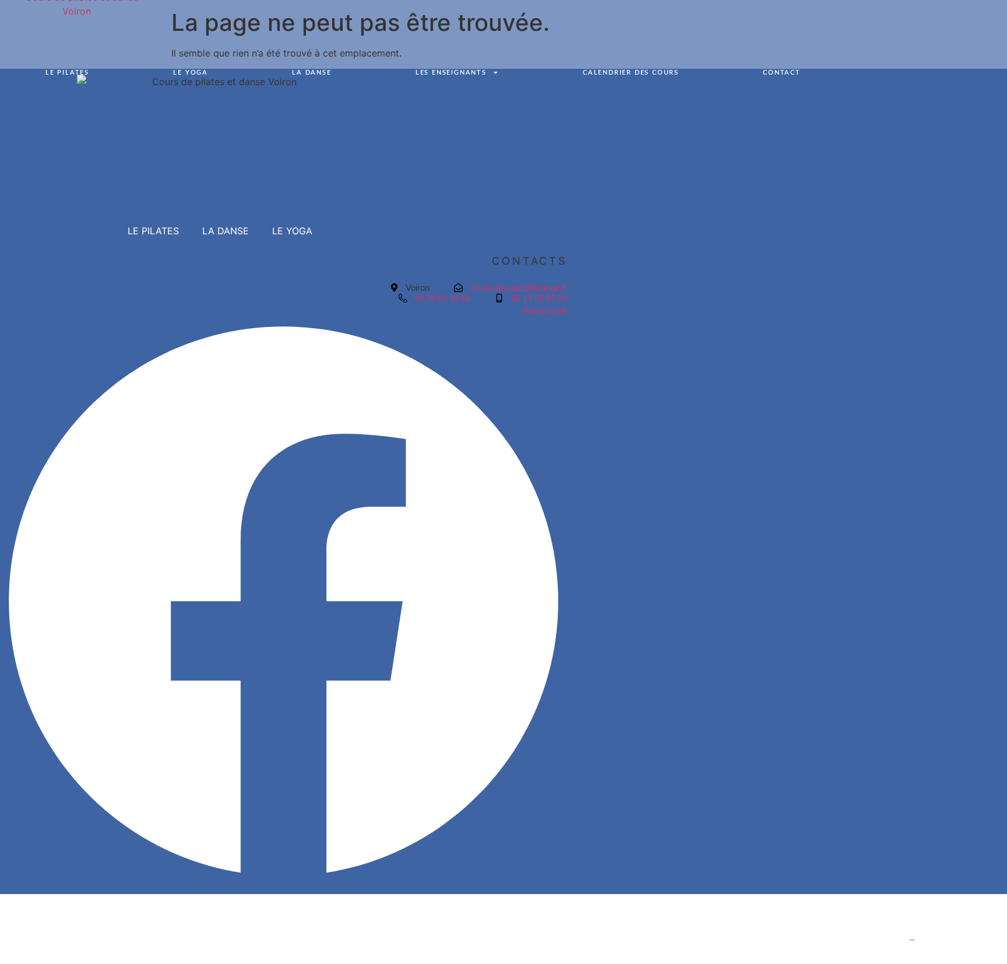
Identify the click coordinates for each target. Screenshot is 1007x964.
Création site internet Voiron (848, 939)
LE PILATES (67, 72)
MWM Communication (962, 939)
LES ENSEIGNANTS (451, 72)
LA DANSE (311, 72)
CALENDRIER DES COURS (631, 72)
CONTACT (782, 72)
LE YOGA (190, 72)
